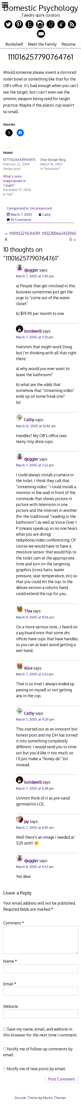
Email (9, 983)
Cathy (46, 214)
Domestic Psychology (40, 8)
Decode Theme (26, 1098)
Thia (28, 610)
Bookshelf (14, 44)
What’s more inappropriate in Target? (14, 180)
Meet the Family (42, 44)
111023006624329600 (59, 236)
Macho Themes (54, 1098)
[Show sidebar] (5, 5)
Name (10, 961)
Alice (28, 667)
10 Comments (21, 220)
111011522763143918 (22, 236)
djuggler (31, 269)
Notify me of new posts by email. (36, 1068)
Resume (68, 44)
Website (10, 1006)
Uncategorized (41, 208)
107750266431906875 (19, 160)
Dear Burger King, (53, 160)
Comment (13, 922)
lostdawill (33, 330)
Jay (26, 821)
